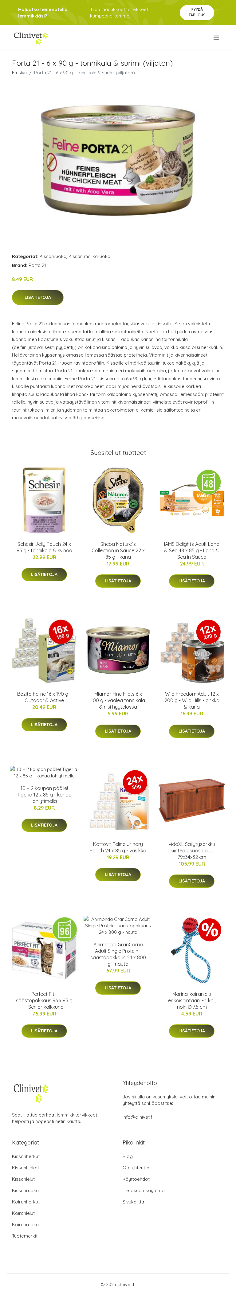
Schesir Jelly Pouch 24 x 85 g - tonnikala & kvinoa (44, 547)
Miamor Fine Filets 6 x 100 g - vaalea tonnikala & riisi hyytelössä (118, 700)
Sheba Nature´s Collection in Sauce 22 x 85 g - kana (118, 550)
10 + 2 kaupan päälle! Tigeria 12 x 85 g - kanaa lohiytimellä (44, 794)
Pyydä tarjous (197, 12)
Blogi (128, 1156)
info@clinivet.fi (138, 1117)
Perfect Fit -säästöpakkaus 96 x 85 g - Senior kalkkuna (44, 1000)
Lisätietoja (38, 297)
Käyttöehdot (136, 1179)
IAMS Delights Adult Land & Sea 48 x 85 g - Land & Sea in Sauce (191, 550)
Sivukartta (133, 1202)
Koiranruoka (25, 1224)
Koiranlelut (23, 1213)
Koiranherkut (26, 1202)
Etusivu (19, 73)
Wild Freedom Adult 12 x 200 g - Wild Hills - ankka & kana (191, 700)
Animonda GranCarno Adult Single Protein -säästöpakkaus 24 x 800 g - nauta (118, 954)
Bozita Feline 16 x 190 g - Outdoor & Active (44, 697)
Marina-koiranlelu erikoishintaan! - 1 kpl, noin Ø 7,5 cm (191, 1000)
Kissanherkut (26, 1156)
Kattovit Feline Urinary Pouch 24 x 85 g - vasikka (118, 847)
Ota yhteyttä (136, 1168)
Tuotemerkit (24, 1236)
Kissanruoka (53, 256)
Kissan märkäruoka (89, 256)
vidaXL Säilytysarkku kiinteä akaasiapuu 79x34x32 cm (192, 850)
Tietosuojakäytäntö (144, 1190)
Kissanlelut (23, 1179)
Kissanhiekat (25, 1168)
